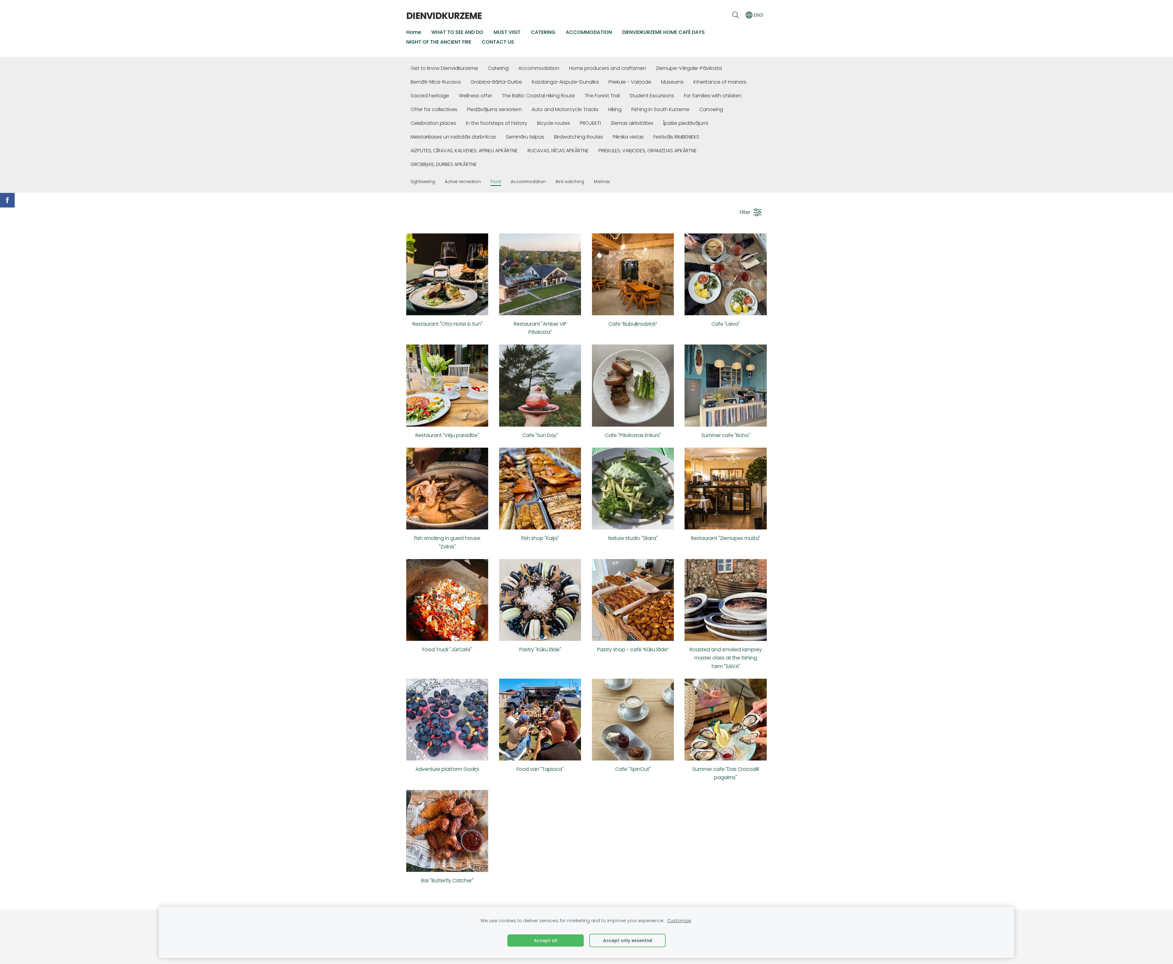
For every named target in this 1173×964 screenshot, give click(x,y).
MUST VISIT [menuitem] (507, 32)
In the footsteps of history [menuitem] (496, 123)
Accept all (545, 940)
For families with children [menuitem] (712, 95)
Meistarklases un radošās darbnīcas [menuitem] (453, 136)
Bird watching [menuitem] (570, 182)
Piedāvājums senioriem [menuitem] (494, 109)
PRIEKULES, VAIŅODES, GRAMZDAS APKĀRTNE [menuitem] (647, 150)
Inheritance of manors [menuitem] (719, 81)
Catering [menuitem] (498, 68)
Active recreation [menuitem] (463, 182)
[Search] (735, 15)
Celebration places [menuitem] (433, 123)
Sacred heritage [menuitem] (430, 95)
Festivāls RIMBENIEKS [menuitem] (676, 136)
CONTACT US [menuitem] (498, 41)
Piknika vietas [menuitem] (628, 136)
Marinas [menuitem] (602, 182)
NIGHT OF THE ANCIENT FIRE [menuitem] (438, 41)
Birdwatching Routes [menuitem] (578, 136)
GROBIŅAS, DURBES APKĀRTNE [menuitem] (444, 164)
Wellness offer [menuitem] (475, 95)
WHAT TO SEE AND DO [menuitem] (457, 32)
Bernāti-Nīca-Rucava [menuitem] (436, 81)
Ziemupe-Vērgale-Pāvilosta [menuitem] (689, 68)
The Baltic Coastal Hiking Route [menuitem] (538, 95)
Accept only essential (627, 940)
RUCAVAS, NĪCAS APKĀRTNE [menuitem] (558, 150)
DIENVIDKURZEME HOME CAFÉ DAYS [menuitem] (663, 32)
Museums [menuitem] (672, 81)
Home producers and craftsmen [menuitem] (607, 68)
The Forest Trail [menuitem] (602, 95)
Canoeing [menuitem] (711, 109)
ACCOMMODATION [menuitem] (589, 32)
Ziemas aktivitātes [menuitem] (632, 123)
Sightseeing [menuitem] (423, 182)
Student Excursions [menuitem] (652, 95)
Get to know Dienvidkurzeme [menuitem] (444, 68)
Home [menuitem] (413, 32)
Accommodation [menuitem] (538, 68)
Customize (679, 921)
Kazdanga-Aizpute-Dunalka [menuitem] (565, 81)
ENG (758, 15)
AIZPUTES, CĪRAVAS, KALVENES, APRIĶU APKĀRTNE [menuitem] (464, 150)
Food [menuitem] (496, 182)
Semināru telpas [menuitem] (525, 136)
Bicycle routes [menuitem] (553, 123)
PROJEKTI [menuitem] (590, 123)
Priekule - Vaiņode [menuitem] (629, 81)
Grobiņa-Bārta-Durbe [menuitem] (496, 81)
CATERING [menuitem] (543, 32)
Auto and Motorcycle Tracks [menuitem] (565, 109)
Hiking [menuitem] (615, 109)
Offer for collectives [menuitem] (434, 109)
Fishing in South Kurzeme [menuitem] (660, 109)
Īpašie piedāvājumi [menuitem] (685, 123)
